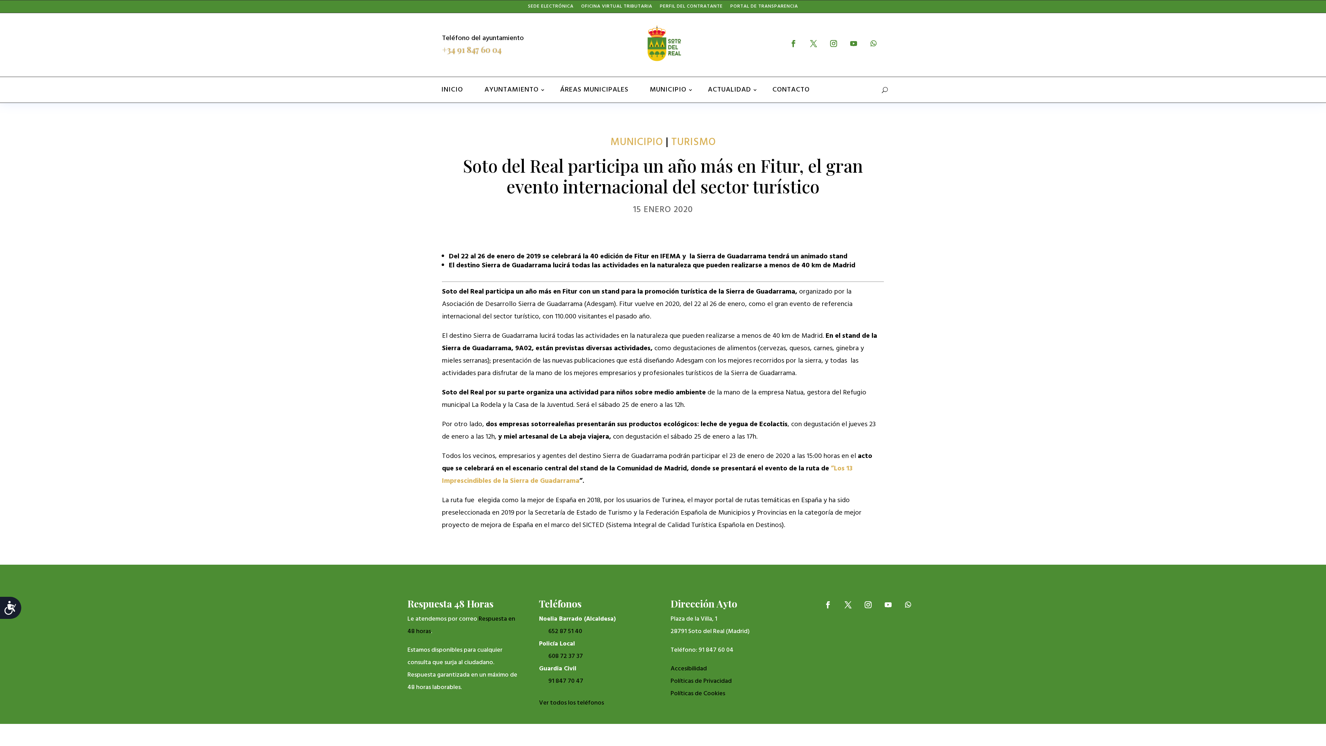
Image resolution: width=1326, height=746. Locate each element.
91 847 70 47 (565, 681)
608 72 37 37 (565, 656)
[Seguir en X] (813, 43)
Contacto (791, 89)
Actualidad (729, 89)
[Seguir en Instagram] (833, 43)
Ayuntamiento (511, 89)
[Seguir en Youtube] (854, 43)
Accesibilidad (689, 669)
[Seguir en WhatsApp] (874, 43)
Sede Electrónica (551, 8)
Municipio (668, 89)
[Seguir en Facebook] (793, 43)
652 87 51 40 (565, 632)
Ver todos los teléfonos (571, 703)
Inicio (452, 89)
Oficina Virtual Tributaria (616, 8)
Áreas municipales (594, 89)
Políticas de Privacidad (701, 681)
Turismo (693, 142)
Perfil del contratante (691, 8)
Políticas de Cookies (698, 694)
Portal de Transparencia (764, 8)
